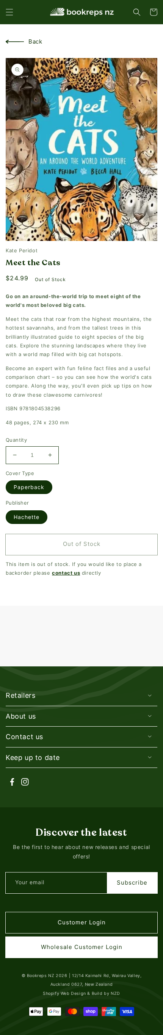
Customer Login (82, 922)
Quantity (16, 440)
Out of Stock (81, 543)
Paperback (29, 487)
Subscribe (132, 882)
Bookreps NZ (41, 975)
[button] (9, 12)
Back (35, 41)
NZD (115, 993)
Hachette (26, 517)
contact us (66, 573)
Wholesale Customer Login (81, 947)
